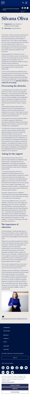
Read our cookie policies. (8, 382)
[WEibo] (7, 372)
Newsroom (6, 335)
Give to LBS (6, 349)
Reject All (15, 388)
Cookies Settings (15, 392)
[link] (15, 357)
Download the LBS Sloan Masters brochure (14, 318)
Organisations (6, 327)
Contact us (5, 338)
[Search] (23, 3)
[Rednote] (3, 372)
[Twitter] (21, 367)
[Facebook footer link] (16, 367)
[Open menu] (26, 2)
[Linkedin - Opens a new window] (25, 8)
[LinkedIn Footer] (3, 367)
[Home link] (3, 3)
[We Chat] (26, 367)
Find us (5, 341)
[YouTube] (7, 367)
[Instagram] (12, 367)
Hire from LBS (6, 330)
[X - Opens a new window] (27, 8)
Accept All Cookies (15, 385)
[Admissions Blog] (12, 372)
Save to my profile (23, 11)
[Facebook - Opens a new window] (22, 8)
